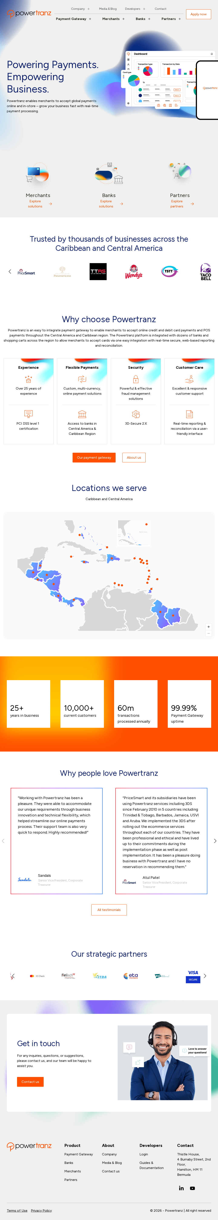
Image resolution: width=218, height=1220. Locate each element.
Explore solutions (35, 203)
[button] (208, 271)
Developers (132, 9)
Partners (169, 19)
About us (134, 457)
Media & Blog (108, 9)
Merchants (111, 19)
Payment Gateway (71, 19)
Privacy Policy (41, 1211)
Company (78, 9)
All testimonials (109, 910)
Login (143, 1154)
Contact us (30, 1082)
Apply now (199, 14)
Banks (140, 19)
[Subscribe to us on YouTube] (192, 1188)
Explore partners (177, 203)
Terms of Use (17, 1211)
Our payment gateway (94, 457)
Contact (160, 9)
